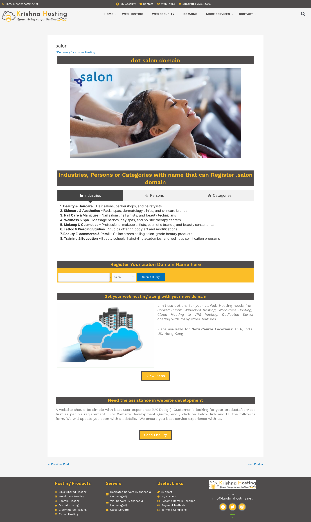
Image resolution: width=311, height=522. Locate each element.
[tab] (90, 195)
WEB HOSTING (132, 14)
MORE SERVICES (218, 14)
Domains (62, 52)
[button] (110, 14)
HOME (108, 14)
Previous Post (58, 464)
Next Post (255, 464)
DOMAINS (190, 14)
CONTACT (246, 14)
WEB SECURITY (163, 14)
